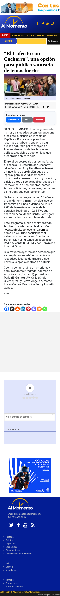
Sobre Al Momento (15, 586)
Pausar (27, 120)
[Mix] (39, 309)
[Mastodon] (33, 309)
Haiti (8, 563)
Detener (39, 120)
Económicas (52, 35)
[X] (12, 309)
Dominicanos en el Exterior (19, 553)
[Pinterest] (28, 309)
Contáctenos (12, 583)
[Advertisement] (30, 342)
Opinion (9, 566)
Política (30, 35)
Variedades (11, 570)
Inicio (5, 35)
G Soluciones (55, 595)
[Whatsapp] (44, 309)
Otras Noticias (18, 35)
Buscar (55, 41)
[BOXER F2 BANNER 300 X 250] (30, 475)
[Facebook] (6, 309)
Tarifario (10, 580)
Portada (10, 537)
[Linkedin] (23, 309)
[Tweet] (47, 107)
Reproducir (13, 120)
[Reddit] (17, 309)
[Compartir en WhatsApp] (37, 107)
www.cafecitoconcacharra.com (25, 229)
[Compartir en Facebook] (42, 107)
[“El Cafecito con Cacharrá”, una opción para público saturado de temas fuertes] (30, 85)
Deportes (40, 35)
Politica (9, 540)
